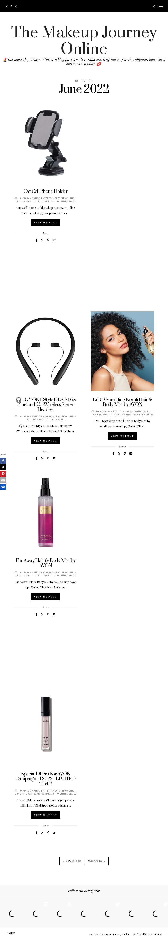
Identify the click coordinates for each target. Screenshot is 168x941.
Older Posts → (97, 860)
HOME (11, 933)
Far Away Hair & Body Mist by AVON (46, 563)
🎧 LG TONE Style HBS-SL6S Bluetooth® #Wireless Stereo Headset (46, 405)
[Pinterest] (3, 474)
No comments (46, 201)
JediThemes (154, 934)
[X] (3, 467)
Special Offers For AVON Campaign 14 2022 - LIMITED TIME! (46, 779)
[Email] (3, 480)
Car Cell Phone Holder (46, 191)
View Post (45, 222)
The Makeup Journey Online (84, 41)
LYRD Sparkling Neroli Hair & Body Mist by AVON (122, 402)
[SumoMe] (3, 487)
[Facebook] (3, 461)
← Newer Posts (71, 860)
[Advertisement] (84, 282)
